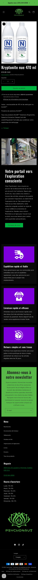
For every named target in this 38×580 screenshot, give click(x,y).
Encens (6, 452)
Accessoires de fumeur (11, 431)
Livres (5, 448)
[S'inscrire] (31, 410)
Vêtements (7, 435)
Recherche (7, 427)
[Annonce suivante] (35, 3)
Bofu (3, 571)
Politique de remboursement (13, 571)
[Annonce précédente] (3, 3)
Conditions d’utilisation (13, 574)
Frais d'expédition (5, 74)
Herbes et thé (8, 439)
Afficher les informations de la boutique (15, 99)
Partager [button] (6, 128)
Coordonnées (20, 577)
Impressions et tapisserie (12, 443)
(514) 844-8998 (9, 475)
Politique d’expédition (26, 574)
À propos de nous (14, 225)
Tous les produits (9, 456)
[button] (4, 12)
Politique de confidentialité (29, 571)
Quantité (3, 77)
